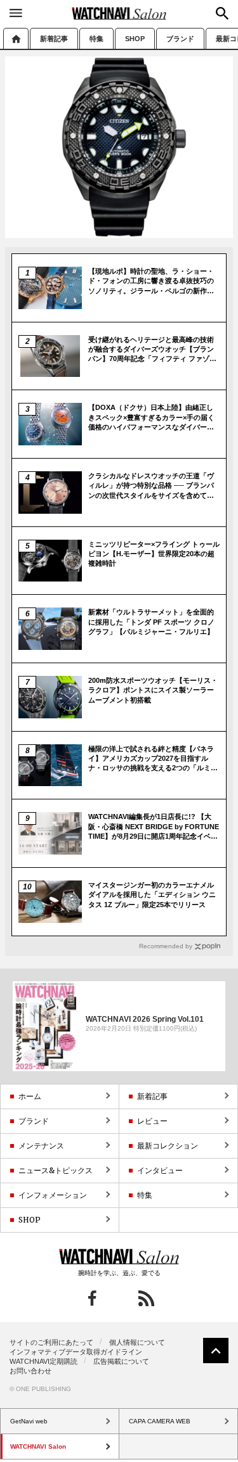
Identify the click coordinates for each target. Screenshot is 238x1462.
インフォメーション (52, 1195)
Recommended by (165, 946)
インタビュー (160, 1170)
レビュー (152, 1121)
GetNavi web (119, 1257)
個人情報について (137, 1342)
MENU (16, 12)
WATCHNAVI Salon (119, 13)
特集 (96, 38)
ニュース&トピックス (55, 1170)
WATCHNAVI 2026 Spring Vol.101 (145, 1018)
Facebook (92, 1298)
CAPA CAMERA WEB (159, 1421)
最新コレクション (167, 1145)
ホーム (16, 38)
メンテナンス (41, 1145)
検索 (222, 13)
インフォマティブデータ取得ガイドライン (76, 1352)
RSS (146, 1298)
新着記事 (54, 38)
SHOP (135, 38)
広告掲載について (121, 1361)
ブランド (180, 38)
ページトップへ (215, 1350)
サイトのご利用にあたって (51, 1342)
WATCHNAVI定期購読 (43, 1361)
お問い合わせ (30, 1371)
